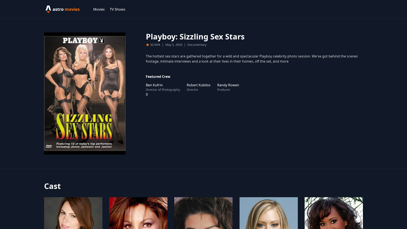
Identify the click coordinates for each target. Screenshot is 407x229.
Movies (99, 9)
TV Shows (117, 9)
